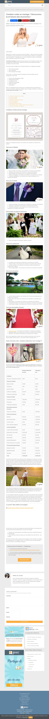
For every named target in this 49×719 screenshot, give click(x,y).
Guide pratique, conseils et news (34, 654)
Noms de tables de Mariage (33, 645)
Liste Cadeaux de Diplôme (24, 697)
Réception (31, 666)
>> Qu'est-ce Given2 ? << (37, 1)
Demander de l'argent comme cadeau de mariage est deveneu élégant (24, 550)
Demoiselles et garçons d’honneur (16, 99)
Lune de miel (31, 664)
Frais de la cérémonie (13, 101)
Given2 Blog (7, 9)
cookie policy (25, 717)
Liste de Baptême (24, 696)
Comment (8, 595)
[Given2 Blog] (8, 1)
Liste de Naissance (24, 695)
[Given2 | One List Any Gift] (24, 708)
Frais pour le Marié (13, 98)
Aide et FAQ (24, 702)
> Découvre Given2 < (24, 559)
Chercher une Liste (24, 701)
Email (7, 612)
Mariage (12, 9)
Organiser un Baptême (32, 639)
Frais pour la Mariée (13, 97)
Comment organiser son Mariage (34, 637)
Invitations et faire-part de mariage (16, 96)
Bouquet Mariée (30, 641)
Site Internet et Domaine (24, 699)
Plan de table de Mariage (32, 643)
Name (7, 607)
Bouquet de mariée (13, 330)
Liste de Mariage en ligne (24, 693)
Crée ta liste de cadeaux (14, 645)
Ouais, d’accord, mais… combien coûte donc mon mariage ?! (21, 104)
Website (8, 616)
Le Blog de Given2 (24, 704)
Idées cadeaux (30, 656)
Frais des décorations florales (15, 103)
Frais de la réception (13, 102)
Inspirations (31, 662)
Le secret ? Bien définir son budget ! (16, 106)
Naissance (29, 668)
